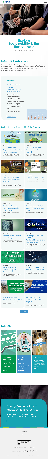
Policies (32, 455)
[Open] (45, 2)
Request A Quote (11, 420)
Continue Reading (11, 116)
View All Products (23, 420)
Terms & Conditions (38, 455)
